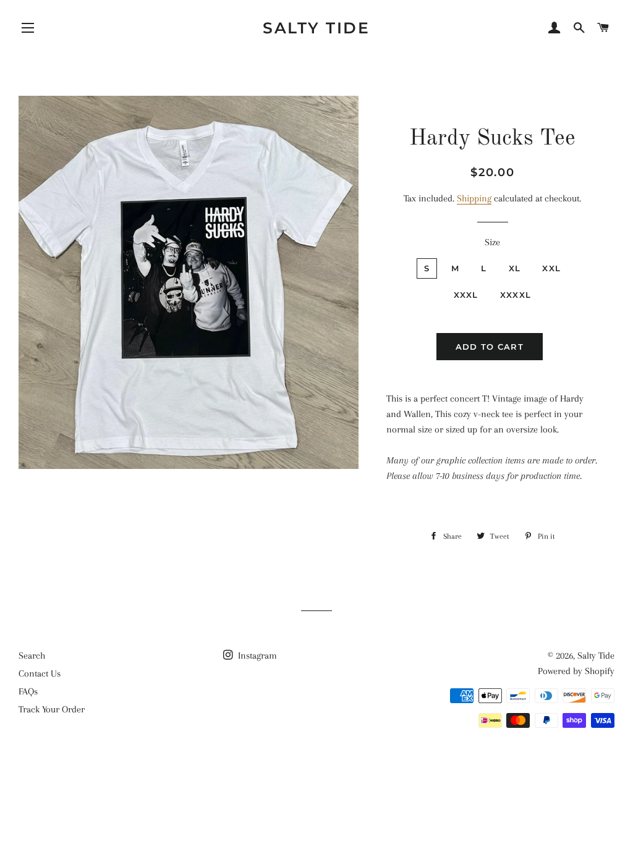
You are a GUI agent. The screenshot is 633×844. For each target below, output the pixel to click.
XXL (551, 268)
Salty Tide (316, 28)
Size (492, 242)
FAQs (28, 691)
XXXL (466, 295)
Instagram (256, 655)
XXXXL (516, 295)
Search (32, 655)
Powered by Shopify (576, 671)
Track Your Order (52, 709)
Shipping (474, 198)
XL (515, 268)
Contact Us (40, 673)
